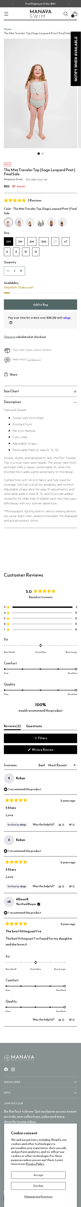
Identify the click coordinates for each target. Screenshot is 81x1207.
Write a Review (48, 750)
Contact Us (34, 359)
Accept (38, 1175)
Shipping (9, 336)
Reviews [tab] (12, 727)
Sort (42, 765)
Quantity (10, 262)
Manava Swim (13, 179)
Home (8, 29)
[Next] (68, 3)
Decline (38, 1185)
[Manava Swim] (40, 13)
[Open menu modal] (6, 13)
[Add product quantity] (21, 271)
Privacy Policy (35, 1163)
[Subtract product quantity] (8, 271)
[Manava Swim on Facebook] (6, 1070)
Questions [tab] (34, 727)
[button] (40, 200)
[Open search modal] (65, 13)
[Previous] (12, 3)
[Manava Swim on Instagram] (13, 1070)
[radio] (8, 222)
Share (13, 374)
